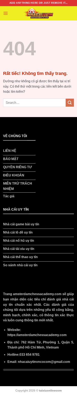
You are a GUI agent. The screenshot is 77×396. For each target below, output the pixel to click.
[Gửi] (70, 103)
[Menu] (5, 13)
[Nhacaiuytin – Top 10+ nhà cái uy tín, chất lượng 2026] (38, 13)
